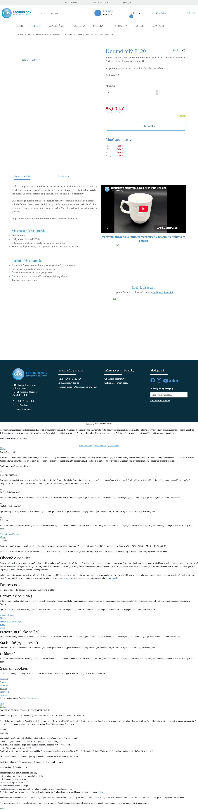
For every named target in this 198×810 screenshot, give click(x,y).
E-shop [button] (36, 25)
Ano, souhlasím (85, 445)
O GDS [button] (140, 25)
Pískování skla (42, 35)
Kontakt (158, 25)
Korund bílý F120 (105, 35)
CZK (189, 13)
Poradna (78, 25)
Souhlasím (17, 534)
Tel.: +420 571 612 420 (69, 378)
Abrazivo (56, 35)
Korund (68, 35)
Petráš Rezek (33, 698)
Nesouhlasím (100, 445)
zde (66, 578)
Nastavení (114, 445)
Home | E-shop (24, 35)
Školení (99, 25)
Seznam (3, 688)
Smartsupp (4, 695)
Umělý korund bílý (85, 35)
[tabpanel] (99, 266)
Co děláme (56, 25)
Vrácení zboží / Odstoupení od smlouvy (76, 386)
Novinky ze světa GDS (164, 388)
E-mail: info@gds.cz (68, 382)
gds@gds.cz (128, 2)
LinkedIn (4, 685)
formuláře (114, 578)
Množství (110, 85)
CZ (163, 13)
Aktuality (120, 25)
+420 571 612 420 (100, 2)
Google (3, 682)
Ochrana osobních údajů (116, 382)
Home (20, 25)
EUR (194, 13)
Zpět (2, 704)
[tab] (33, 177)
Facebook (4, 679)
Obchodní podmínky (114, 378)
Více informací (6, 534)
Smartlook (4, 692)
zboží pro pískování (162, 292)
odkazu (101, 792)
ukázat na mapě (24, 409)
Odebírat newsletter (160, 400)
